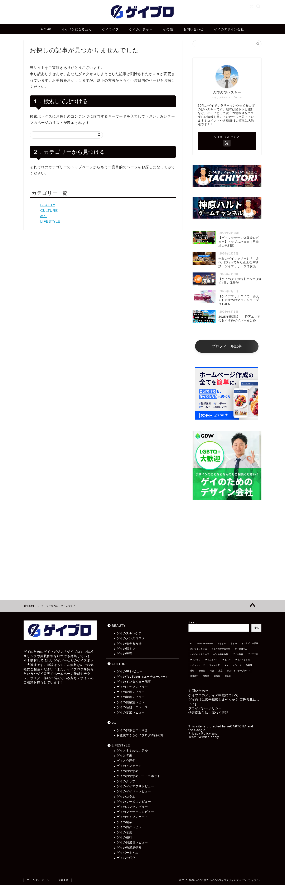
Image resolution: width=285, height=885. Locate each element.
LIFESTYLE (50, 221)
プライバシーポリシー (205, 708)
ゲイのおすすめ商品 (220, 649)
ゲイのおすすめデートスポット (138, 776)
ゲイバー (226, 660)
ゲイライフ (110, 29)
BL (191, 643)
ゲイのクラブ (126, 781)
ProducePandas (205, 643)
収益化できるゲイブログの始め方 (140, 735)
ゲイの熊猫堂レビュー (132, 702)
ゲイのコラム (126, 796)
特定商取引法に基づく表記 (208, 712)
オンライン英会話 (198, 649)
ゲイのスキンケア (129, 633)
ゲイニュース (211, 660)
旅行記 (202, 670)
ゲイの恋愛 (124, 832)
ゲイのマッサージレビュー (135, 811)
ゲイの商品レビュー (131, 827)
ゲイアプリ (253, 654)
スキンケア (214, 665)
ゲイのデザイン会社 (229, 29)
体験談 (249, 665)
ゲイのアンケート (129, 765)
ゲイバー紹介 (126, 857)
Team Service (199, 737)
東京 (220, 670)
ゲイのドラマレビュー (132, 686)
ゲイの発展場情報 (129, 847)
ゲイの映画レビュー (131, 692)
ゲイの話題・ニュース (132, 707)
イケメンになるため (77, 29)
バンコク (237, 665)
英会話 (228, 676)
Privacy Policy (199, 733)
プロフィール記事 (227, 346)
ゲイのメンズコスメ (131, 638)
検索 (256, 627)
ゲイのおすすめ (128, 771)
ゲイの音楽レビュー (131, 712)
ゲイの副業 (124, 822)
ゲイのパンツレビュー (132, 806)
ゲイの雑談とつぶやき (132, 730)
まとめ (234, 643)
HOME (46, 29)
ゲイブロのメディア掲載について (213, 695)
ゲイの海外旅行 (220, 654)
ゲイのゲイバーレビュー (134, 791)
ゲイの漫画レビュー (131, 697)
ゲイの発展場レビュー (132, 842)
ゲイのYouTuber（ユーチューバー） (143, 676)
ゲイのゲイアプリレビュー (135, 786)
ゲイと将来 (124, 755)
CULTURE (49, 211)
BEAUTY (47, 205)
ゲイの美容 (124, 653)
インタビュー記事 (249, 643)
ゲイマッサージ (197, 665)
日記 (212, 670)
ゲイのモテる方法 (129, 643)
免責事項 (63, 880)
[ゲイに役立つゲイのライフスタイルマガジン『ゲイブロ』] (142, 21)
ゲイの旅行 (124, 837)
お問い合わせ (194, 29)
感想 (192, 670)
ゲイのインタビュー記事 (134, 681)
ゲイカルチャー (141, 29)
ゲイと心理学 (126, 760)
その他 (168, 29)
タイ (226, 665)
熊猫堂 (206, 676)
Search (193, 622)
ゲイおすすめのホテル (132, 750)
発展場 (217, 676)
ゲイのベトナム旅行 (199, 654)
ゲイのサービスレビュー (134, 801)
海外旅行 (194, 676)
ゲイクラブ (195, 660)
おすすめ (222, 643)
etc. (43, 216)
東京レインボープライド (238, 670)
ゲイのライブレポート (132, 816)
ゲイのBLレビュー (129, 671)
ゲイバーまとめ (128, 852)
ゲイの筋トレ (126, 648)
